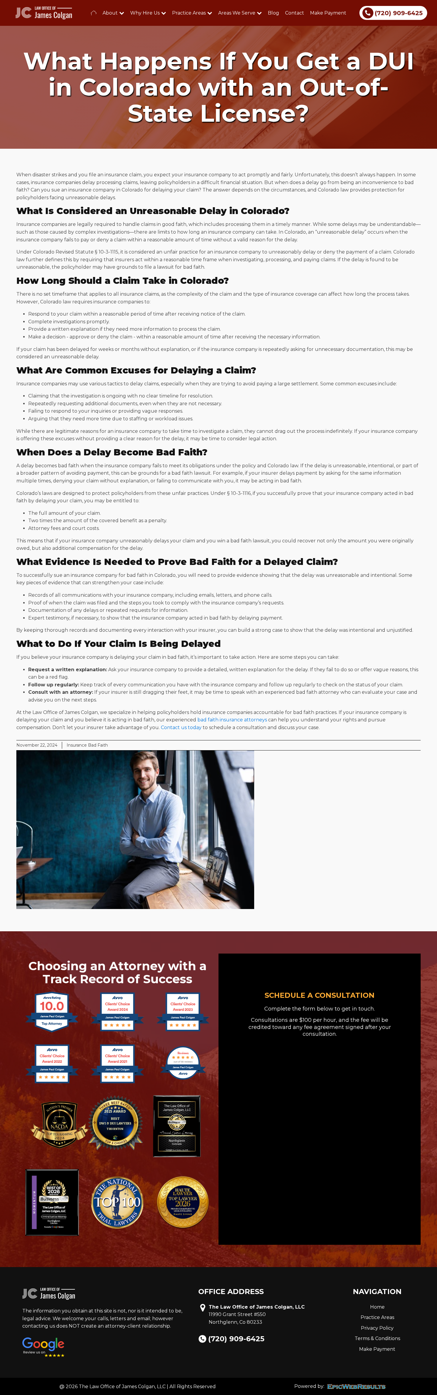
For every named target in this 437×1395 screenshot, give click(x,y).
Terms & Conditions (377, 1338)
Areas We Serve (236, 13)
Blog (273, 13)
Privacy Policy (377, 1328)
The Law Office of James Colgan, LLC (257, 1307)
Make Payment (328, 13)
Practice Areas (189, 13)
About (110, 13)
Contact (294, 13)
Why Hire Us (145, 13)
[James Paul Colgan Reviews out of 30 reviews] (183, 1079)
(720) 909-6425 (236, 1338)
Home (377, 1307)
